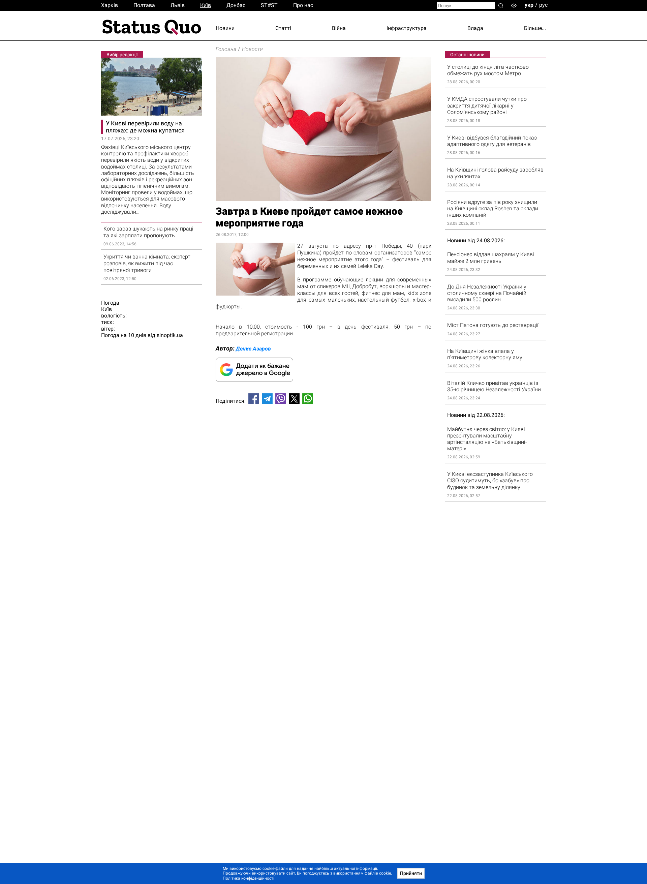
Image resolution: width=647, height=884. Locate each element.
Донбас (235, 5)
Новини (225, 28)
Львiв (178, 5)
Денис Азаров (253, 348)
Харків (109, 5)
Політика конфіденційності (248, 878)
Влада (475, 28)
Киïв (205, 5)
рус (543, 5)
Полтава (144, 5)
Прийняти (411, 873)
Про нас (303, 5)
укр (529, 5)
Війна (339, 28)
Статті (283, 28)
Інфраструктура (407, 28)
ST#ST (269, 5)
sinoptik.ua (170, 335)
